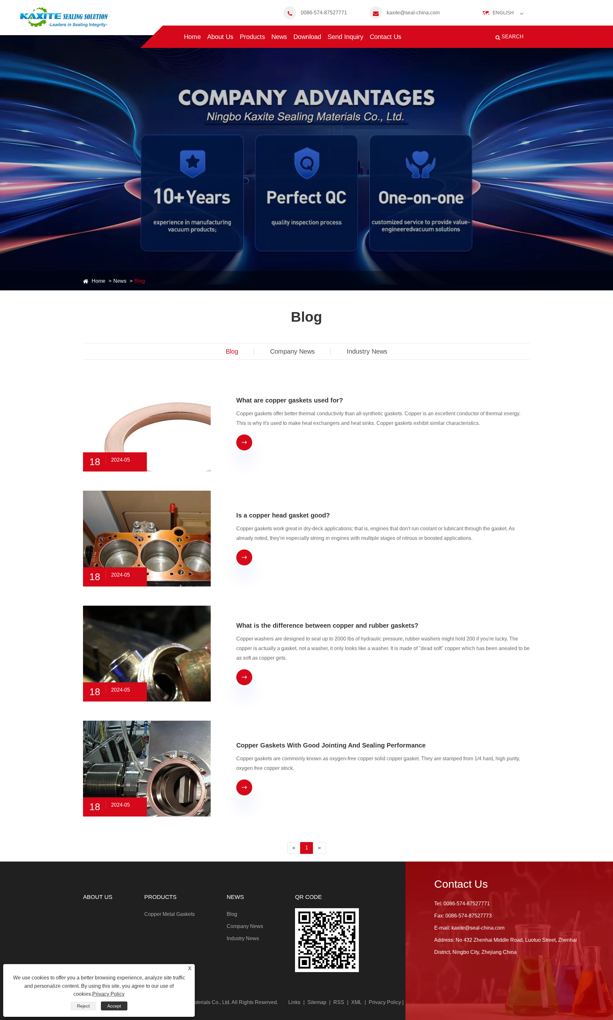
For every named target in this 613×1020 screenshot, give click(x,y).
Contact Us (385, 36)
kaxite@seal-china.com (413, 12)
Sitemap (316, 1002)
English (503, 12)
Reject (83, 1005)
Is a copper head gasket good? (283, 515)
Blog (139, 281)
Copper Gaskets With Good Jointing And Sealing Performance (331, 745)
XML (356, 1002)
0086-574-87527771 (324, 12)
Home (192, 36)
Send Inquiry (345, 36)
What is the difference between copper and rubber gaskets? (327, 625)
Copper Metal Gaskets (169, 914)
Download (307, 36)
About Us (220, 36)
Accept (114, 1005)
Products (252, 36)
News (279, 36)
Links (294, 1002)
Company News (292, 351)
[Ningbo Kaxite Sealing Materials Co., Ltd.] (64, 17)
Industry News (367, 351)
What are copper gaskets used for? (289, 400)
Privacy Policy (385, 1002)
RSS (338, 1002)
